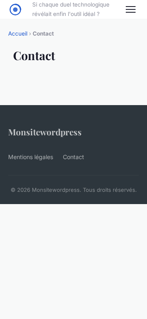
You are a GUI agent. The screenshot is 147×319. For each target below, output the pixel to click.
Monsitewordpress (45, 131)
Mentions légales (30, 156)
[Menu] (130, 9)
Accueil (17, 33)
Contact (73, 156)
